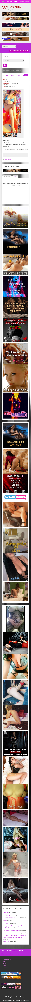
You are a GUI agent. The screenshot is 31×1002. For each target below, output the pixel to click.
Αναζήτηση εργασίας (12, 75)
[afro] (15, 631)
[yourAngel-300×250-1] (15, 296)
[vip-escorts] (15, 253)
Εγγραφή (22, 1)
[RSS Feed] (3, 1)
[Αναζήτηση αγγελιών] (5, 65)
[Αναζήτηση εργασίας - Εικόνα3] (15, 135)
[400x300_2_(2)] (15, 493)
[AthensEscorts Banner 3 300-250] (15, 363)
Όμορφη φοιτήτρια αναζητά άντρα (12, 930)
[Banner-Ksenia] (15, 704)
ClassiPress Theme (7, 1000)
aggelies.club (11, 7)
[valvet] (15, 274)
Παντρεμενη (7, 915)
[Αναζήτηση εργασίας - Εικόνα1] (5, 135)
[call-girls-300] (15, 391)
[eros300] (15, 418)
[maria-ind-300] (15, 851)
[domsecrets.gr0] (15, 755)
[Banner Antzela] (15, 730)
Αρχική (3, 70)
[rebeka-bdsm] (15, 678)
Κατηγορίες (10, 950)
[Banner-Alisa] (15, 809)
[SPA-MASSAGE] (15, 552)
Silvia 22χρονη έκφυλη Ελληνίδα (11, 917)
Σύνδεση (27, 1)
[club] (15, 902)
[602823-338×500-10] (15, 581)
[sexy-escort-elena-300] (15, 601)
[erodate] (15, 317)
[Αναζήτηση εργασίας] (13, 111)
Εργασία (12, 70)
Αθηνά (5, 920)
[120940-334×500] (15, 783)
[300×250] (15, 228)
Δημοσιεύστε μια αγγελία (19, 51)
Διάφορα (7, 70)
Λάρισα (5, 963)
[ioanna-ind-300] (15, 877)
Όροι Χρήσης (21, 950)
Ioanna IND (6, 941)
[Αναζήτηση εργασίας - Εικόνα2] (10, 135)
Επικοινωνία (19, 954)
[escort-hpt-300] (15, 527)
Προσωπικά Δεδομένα (8, 954)
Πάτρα (4, 961)
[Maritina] (15, 473)
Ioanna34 (6, 912)
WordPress (26, 1000)
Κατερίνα (6, 923)
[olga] (15, 653)
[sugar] (15, 500)
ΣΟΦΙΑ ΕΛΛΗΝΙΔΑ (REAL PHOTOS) (12, 933)
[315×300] (15, 342)
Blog (15, 950)
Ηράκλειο (5, 967)
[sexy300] (15, 825)
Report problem (8, 159)
